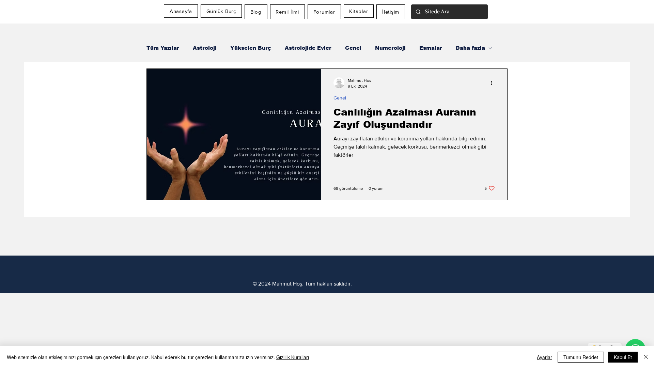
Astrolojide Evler (308, 48)
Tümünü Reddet (580, 357)
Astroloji (205, 48)
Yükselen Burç (250, 48)
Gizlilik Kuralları (292, 357)
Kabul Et (623, 357)
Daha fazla (470, 48)
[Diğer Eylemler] (494, 83)
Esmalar (430, 48)
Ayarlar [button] (544, 357)
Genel (353, 48)
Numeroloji (390, 48)
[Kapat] (646, 357)
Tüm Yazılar (162, 48)
